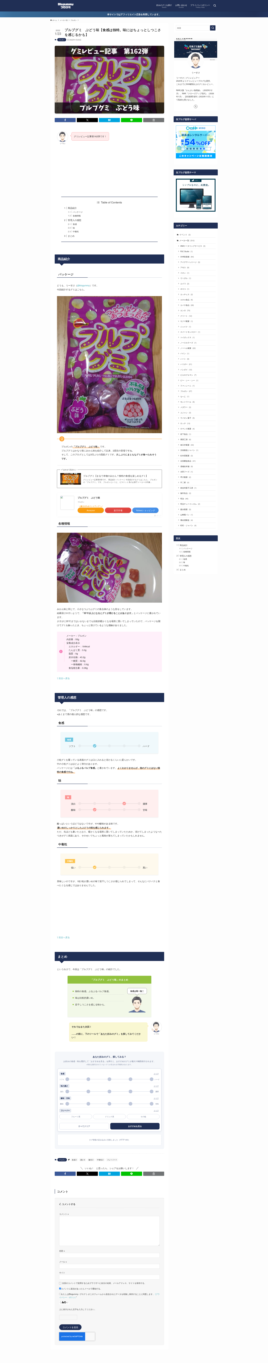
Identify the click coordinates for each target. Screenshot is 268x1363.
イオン (184, 273)
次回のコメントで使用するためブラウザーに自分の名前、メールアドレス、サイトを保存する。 (104, 1283)
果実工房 (185, 439)
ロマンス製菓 (187, 428)
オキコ (184, 289)
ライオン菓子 (187, 418)
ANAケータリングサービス (192, 246)
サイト (62, 1272)
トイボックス (187, 337)
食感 (75, 224)
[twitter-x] (196, 106)
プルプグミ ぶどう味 (89, 497)
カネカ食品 (186, 299)
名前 (62, 1250)
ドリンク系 (109, 1116)
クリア (156, 1074)
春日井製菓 (187, 444)
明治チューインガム (190, 504)
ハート (184, 359)
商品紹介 (72, 208)
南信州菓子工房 (188, 487)
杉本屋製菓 (186, 455)
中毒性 (76, 231)
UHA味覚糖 (187, 256)
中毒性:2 (100, 1159)
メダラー (185, 407)
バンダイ (186, 369)
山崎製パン (186, 514)
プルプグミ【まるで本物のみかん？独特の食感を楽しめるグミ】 (115, 475)
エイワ (184, 283)
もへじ (184, 396)
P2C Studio (186, 251)
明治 (184, 498)
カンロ (185, 310)
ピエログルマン (188, 375)
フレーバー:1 (112, 1159)
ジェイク (185, 326)
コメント (64, 1213)
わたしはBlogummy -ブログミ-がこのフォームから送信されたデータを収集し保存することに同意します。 (109, 1296)
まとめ (71, 235)
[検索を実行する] (213, 28)
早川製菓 (185, 477)
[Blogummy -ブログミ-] (65, 5)
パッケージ (78, 211)
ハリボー (186, 364)
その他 (143, 1116)
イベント (185, 234)
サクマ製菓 (186, 321)
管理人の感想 (74, 220)
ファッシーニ (187, 385)
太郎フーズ (186, 471)
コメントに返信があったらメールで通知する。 (81, 1288)
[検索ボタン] (215, 5)
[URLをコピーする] (153, 120)
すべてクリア (84, 1126)
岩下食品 (185, 434)
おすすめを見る (135, 1126)
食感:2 (74, 1159)
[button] (65, 120)
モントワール (187, 401)
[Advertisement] (109, 168)
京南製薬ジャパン (189, 450)
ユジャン (185, 412)
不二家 (184, 482)
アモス (184, 267)
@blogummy (83, 285)
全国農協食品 (188, 461)
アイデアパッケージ (190, 262)
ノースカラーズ (188, 342)
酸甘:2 (91, 1159)
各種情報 (77, 215)
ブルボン (62, 40)
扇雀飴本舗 (186, 466)
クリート (186, 316)
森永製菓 (185, 509)
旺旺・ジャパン (188, 525)
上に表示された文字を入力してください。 (77, 1309)
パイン (184, 353)
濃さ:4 (82, 1159)
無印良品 (185, 493)
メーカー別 (186, 240)
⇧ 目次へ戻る (63, 678)
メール (63, 1261)
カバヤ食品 (187, 305)
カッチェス (186, 294)
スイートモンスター (190, 332)
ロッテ (185, 423)
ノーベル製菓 (188, 348)
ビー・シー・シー (189, 380)
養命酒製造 (186, 520)
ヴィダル (185, 278)
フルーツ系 (75, 1116)
